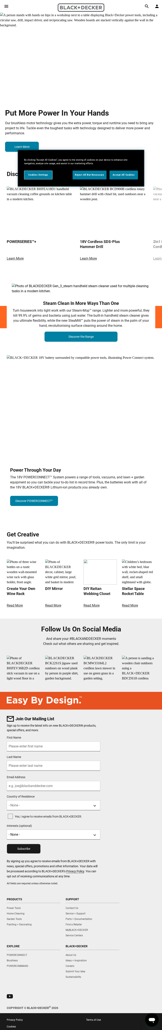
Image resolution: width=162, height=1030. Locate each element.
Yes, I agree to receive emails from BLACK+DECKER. (48, 816)
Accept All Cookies (124, 174)
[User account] (157, 6)
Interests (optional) (19, 825)
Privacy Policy (75, 871)
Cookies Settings (38, 174)
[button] (10, 996)
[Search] (147, 6)
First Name (14, 737)
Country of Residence (21, 796)
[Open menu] (6, 6)
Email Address (16, 777)
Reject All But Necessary (89, 174)
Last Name (14, 757)
